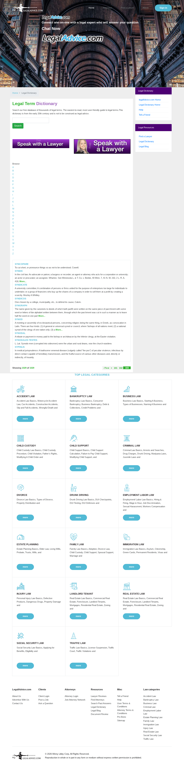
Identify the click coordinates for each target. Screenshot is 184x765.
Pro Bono (121, 717)
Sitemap (121, 720)
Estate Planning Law (152, 717)
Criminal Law (149, 707)
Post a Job (43, 700)
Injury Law (148, 728)
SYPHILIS (20, 347)
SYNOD (19, 319)
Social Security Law (152, 735)
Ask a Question (45, 703)
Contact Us (17, 703)
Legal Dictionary (146, 141)
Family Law (148, 721)
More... (22, 281)
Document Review (99, 714)
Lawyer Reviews (99, 696)
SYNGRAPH (21, 305)
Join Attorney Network (75, 700)
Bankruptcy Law (151, 700)
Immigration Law (151, 724)
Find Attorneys (97, 700)
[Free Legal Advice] (73, 39)
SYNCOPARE (21, 264)
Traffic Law (148, 739)
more (25, 418)
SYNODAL (20, 333)
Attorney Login (71, 696)
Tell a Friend (144, 115)
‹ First (106, 368)
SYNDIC (19, 271)
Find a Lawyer (127, 8)
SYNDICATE (21, 285)
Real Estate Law (151, 731)
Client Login (43, 696)
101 (115, 368)
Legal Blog (144, 146)
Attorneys (107, 8)
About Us (16, 696)
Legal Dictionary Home (149, 104)
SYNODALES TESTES (26, 340)
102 (120, 368)
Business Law (150, 703)
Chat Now (51, 28)
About (145, 8)
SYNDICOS (20, 298)
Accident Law (149, 696)
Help (141, 110)
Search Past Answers (101, 703)
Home (91, 8)
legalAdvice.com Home (150, 99)
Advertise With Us (20, 700)
